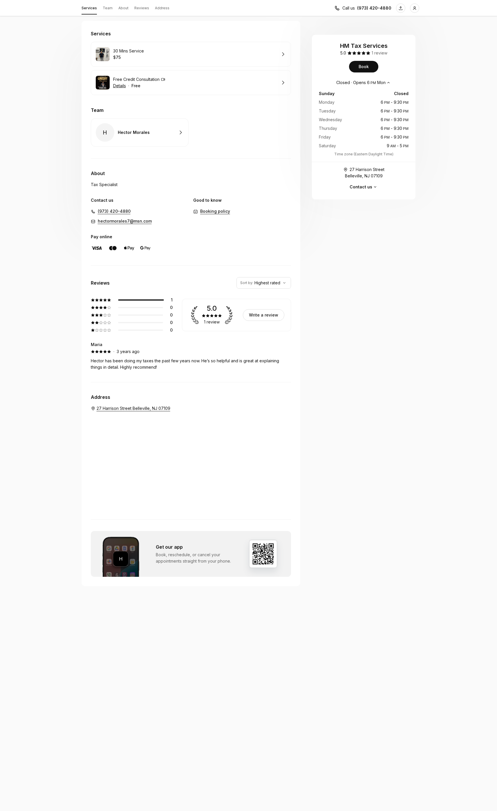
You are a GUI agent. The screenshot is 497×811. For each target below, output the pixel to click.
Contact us (361, 186)
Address (162, 8)
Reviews (141, 8)
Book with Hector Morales (139, 132)
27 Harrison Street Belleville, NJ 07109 (364, 172)
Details (119, 85)
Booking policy (215, 211)
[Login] (414, 8)
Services (89, 8)
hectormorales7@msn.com (125, 221)
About (123, 8)
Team (108, 8)
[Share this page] (400, 8)
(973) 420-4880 (374, 8)
